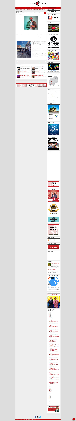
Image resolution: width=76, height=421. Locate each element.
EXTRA (16, 7)
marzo (50, 389)
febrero (50, 390)
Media (30, 33)
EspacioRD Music (49, 290)
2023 (49, 314)
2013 (49, 398)
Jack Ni (28, 33)
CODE (59, 419)
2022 (49, 315)
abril (49, 388)
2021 (49, 316)
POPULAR (19, 7)
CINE (38, 7)
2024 (49, 313)
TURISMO (35, 7)
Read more (22, 77)
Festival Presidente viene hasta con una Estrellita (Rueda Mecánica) (55, 264)
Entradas (50, 239)
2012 (49, 399)
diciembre (50, 317)
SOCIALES (32, 7)
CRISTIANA (29, 7)
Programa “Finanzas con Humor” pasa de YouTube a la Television (53, 295)
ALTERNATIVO (25, 7)
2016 (49, 395)
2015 (49, 396)
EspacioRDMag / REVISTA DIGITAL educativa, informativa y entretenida (28, 419)
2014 (49, 397)
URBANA (22, 7)
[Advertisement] (53, 166)
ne (29, 33)
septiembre (50, 384)
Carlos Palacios (20, 32)
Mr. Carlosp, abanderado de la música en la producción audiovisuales (28, 13)
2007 (49, 403)
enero (50, 391)
